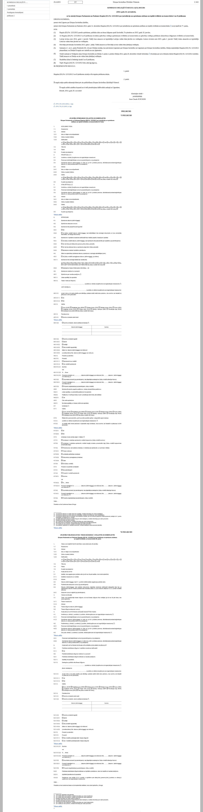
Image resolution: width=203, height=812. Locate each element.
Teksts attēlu (58, 215)
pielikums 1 (11, 16)
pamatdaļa (11, 9)
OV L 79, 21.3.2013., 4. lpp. (64, 106)
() (171, 26)
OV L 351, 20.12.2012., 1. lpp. (64, 104)
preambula (11, 6)
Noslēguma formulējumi (15, 12)
